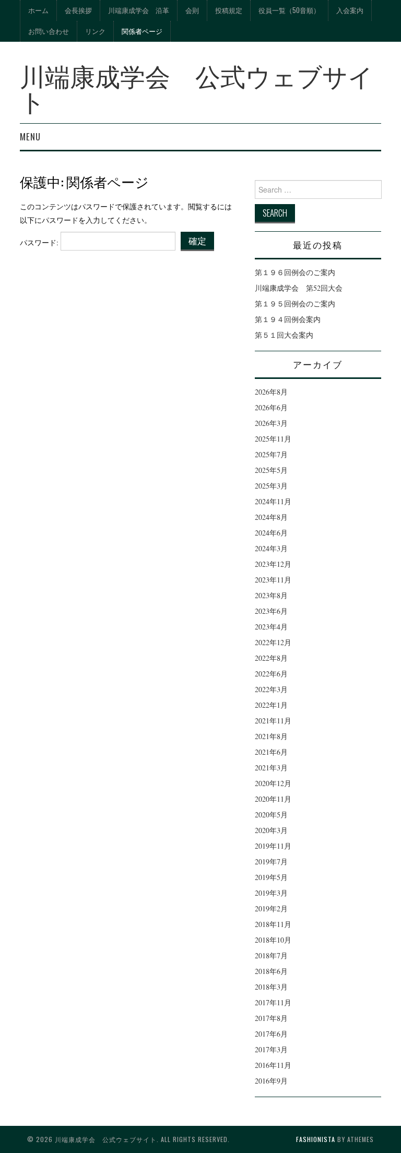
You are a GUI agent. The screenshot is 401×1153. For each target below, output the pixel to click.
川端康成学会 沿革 (138, 10)
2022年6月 (271, 674)
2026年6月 (271, 407)
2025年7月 (271, 454)
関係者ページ (142, 31)
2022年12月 (273, 642)
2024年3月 (271, 548)
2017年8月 (271, 1018)
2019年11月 (273, 846)
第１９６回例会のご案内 (295, 272)
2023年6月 (271, 611)
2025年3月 (271, 486)
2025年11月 (273, 439)
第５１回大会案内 (284, 335)
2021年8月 (271, 736)
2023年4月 (271, 627)
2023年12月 (273, 564)
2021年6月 (271, 752)
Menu (30, 136)
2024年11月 (273, 501)
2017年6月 (271, 1034)
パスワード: (40, 242)
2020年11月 (273, 799)
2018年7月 (271, 955)
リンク (95, 31)
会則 (192, 10)
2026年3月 (271, 423)
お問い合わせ (48, 31)
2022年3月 (271, 689)
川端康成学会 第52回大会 (299, 288)
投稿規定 (228, 10)
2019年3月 (271, 893)
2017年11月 (273, 1002)
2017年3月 (271, 1049)
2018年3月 (271, 987)
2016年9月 (271, 1081)
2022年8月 (271, 658)
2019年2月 (271, 908)
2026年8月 (271, 392)
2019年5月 (271, 877)
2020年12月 (273, 783)
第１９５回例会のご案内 (295, 303)
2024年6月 (271, 533)
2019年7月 (271, 861)
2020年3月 (271, 830)
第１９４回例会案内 (288, 319)
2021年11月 (273, 721)
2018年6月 (271, 971)
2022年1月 (271, 705)
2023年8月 (271, 595)
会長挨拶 (78, 10)
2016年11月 (273, 1065)
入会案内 (349, 10)
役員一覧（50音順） (289, 10)
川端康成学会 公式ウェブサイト (196, 87)
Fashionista (315, 1139)
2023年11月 (273, 580)
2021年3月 (271, 767)
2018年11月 (273, 924)
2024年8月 (271, 517)
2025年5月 (271, 470)
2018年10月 (273, 940)
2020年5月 (271, 814)
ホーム (38, 10)
